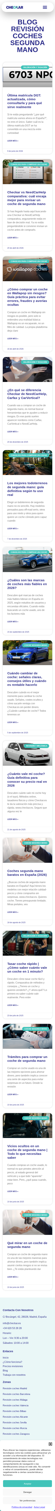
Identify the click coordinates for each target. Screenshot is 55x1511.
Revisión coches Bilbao (14, 1411)
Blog (5, 1370)
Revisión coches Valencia (15, 1405)
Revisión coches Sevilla (15, 1422)
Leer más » (12, 141)
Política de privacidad (22, 1507)
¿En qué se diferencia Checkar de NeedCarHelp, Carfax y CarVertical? (27, 393)
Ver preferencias (27, 1500)
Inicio (6, 1357)
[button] (50, 1444)
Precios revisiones (13, 1366)
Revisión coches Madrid (15, 1388)
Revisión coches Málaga (15, 1399)
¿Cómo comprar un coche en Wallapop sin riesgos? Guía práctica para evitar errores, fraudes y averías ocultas (27, 297)
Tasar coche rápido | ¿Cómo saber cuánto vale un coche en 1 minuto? (27, 967)
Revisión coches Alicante (15, 1416)
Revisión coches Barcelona (16, 1394)
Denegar (27, 1492)
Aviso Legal (39, 1507)
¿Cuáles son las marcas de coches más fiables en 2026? (27, 584)
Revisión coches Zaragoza (16, 1434)
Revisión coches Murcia (15, 1428)
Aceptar (27, 1483)
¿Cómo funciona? (12, 1362)
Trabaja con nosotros (14, 1375)
